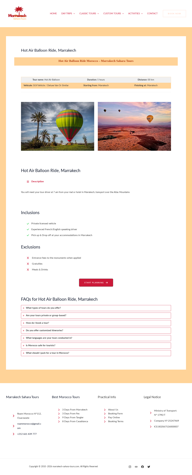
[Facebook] (142, 466)
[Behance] (136, 466)
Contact (152, 13)
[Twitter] (148, 466)
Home (53, 13)
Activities (134, 13)
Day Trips (66, 13)
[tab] (96, 308)
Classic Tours (87, 13)
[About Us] (111, 410)
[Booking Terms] (113, 421)
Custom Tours (112, 13)
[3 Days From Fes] (69, 414)
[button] (73, 13)
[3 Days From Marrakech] (72, 410)
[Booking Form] (113, 414)
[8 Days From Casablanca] (73, 421)
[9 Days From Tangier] (71, 417)
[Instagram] (130, 466)
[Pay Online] (112, 417)
